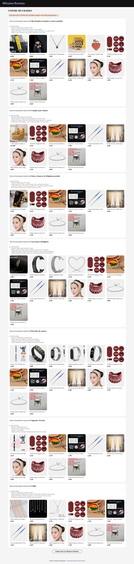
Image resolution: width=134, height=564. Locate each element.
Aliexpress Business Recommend (76, 561)
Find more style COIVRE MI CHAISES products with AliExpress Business (33, 15)
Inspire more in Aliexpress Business (67, 551)
